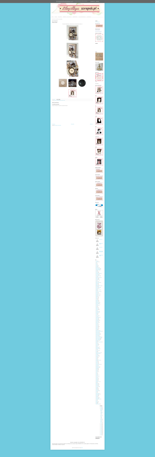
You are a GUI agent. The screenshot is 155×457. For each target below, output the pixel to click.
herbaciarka (97, 324)
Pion (96, 290)
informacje (97, 326)
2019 (101, 427)
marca (101, 420)
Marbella (97, 283)
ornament (97, 363)
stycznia (101, 422)
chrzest (96, 316)
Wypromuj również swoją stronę (98, 31)
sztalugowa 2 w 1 (98, 381)
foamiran (97, 321)
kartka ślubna (97, 340)
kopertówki (97, 344)
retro (96, 374)
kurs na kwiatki (97, 350)
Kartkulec (62, 100)
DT (56, 100)
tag (96, 382)
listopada (101, 410)
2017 (101, 429)
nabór (96, 358)
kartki (60, 100)
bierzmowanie (97, 312)
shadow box (97, 376)
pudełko (97, 369)
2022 (101, 424)
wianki (96, 391)
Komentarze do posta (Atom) (58, 125)
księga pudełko (97, 348)
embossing (97, 319)
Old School (97, 288)
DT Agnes (97, 271)
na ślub (96, 357)
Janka (96, 276)
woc (96, 392)
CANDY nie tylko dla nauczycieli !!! (101, 251)
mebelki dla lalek (98, 353)
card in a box (97, 315)
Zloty (96, 306)
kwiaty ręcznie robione (98, 352)
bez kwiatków (97, 311)
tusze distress (97, 386)
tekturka (97, 383)
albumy (96, 307)
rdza (96, 372)
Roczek (97, 293)
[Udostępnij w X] (58, 99)
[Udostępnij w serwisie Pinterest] (59, 99)
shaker (96, 377)
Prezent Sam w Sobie (98, 291)
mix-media (97, 355)
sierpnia (101, 415)
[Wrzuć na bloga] (57, 99)
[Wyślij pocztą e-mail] (56, 99)
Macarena (97, 281)
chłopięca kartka (97, 317)
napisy (96, 359)
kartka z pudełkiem (98, 339)
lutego (101, 421)
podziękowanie (97, 367)
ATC (96, 264)
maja (101, 418)
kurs (96, 349)
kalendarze (97, 328)
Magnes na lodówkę (98, 282)
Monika (96, 286)
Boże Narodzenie (98, 268)
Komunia (97, 279)
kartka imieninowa (98, 334)
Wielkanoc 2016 (97, 302)
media (96, 354)
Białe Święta (97, 267)
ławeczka (97, 401)
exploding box (97, 320)
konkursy (97, 343)
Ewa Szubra (97, 274)
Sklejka (96, 296)
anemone (55, 100)
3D (96, 263)
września (101, 413)
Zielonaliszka (97, 305)
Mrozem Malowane (98, 287)
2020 (101, 426)
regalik (96, 373)
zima (96, 400)
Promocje (97, 292)
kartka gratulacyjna (98, 333)
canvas (96, 314)
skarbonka (97, 378)
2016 (101, 430)
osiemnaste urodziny (98, 364)
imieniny (97, 325)
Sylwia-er (97, 297)
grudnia (101, 409)
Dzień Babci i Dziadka (98, 273)
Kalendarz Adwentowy (98, 277)
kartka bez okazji (98, 330)
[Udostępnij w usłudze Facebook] (59, 99)
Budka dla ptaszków (98, 269)
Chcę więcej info (92, 1)
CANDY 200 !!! (100, 239)
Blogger (82, 447)
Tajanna (97, 298)
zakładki (97, 396)
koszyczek (97, 345)
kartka (96, 329)
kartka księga (97, 335)
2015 (101, 431)
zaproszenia (97, 397)
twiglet (96, 388)
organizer (97, 362)
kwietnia (101, 419)
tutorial (96, 387)
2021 (101, 425)
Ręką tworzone (97, 295)
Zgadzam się (97, 1)
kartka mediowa (97, 336)
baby (96, 310)
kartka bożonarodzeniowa (99, 331)
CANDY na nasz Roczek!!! (101, 243)
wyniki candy (97, 393)
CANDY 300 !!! (100, 247)
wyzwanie (97, 395)
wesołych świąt (97, 390)
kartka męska (58, 100)
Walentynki (97, 300)
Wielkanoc (97, 301)
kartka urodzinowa (98, 338)
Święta (96, 402)
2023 (101, 423)
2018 (101, 428)
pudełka (97, 368)
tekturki (64, 100)
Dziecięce (97, 272)
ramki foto (97, 371)
